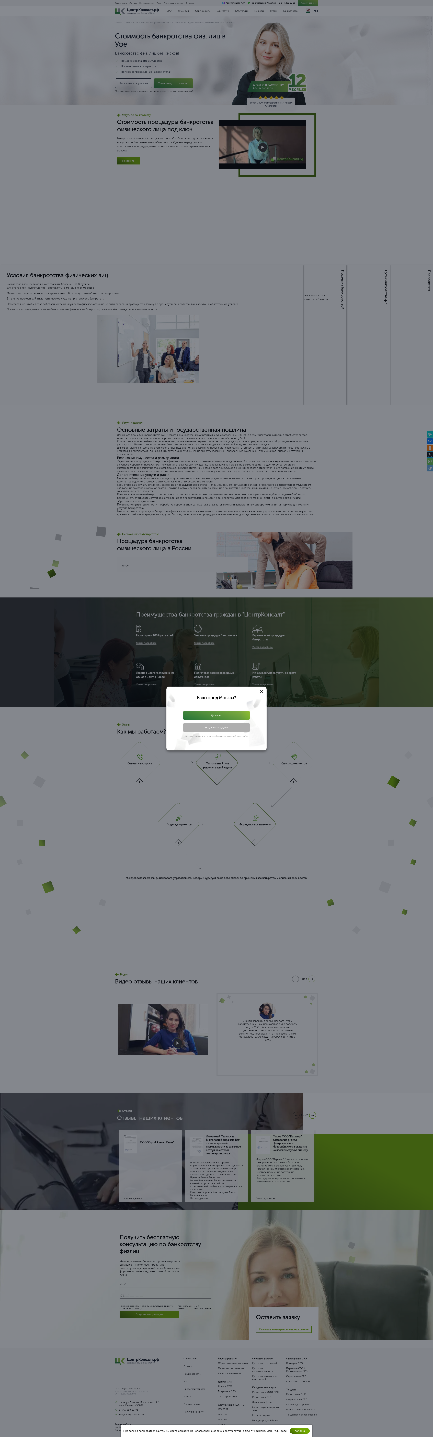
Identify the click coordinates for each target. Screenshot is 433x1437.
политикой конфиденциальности (219, 727)
